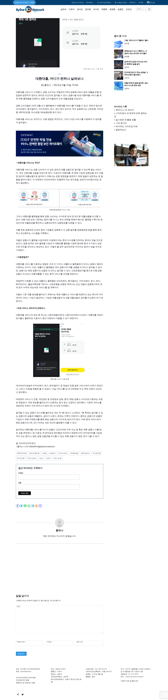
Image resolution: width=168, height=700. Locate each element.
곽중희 (104, 9)
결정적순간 (121, 129)
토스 (42, 458)
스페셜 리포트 (122, 2)
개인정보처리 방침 (22, 680)
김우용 (88, 9)
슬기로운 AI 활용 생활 (126, 120)
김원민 (120, 9)
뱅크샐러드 (85, 453)
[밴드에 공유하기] (29, 506)
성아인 (80, 9)
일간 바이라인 (79, 2)
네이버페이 (63, 453)
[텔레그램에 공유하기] (33, 506)
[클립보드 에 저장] (40, 506)
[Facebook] (18, 694)
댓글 (19, 606)
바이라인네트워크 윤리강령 (26, 677)
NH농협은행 (34, 453)
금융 (45, 453)
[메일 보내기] (37, 506)
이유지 (72, 9)
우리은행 (20, 458)
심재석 (63, 9)
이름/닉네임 (21, 642)
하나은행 (57, 458)
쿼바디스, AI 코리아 (125, 110)
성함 (19, 483)
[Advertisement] (59, 572)
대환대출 (74, 453)
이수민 (96, 9)
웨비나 (133, 2)
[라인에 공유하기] (25, 506)
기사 (59, 74)
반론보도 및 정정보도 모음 (25, 683)
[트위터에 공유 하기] (21, 506)
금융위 (53, 453)
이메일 (21, 473)
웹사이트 (80, 642)
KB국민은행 (22, 453)
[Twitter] (23, 694)
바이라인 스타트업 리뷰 (126, 126)
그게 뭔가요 (121, 123)
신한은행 (97, 453)
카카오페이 (31, 458)
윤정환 (112, 9)
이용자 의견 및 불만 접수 (130, 681)
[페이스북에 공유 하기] (18, 506)
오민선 (129, 9)
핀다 (49, 458)
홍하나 (47, 85)
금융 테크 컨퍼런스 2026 (24, 2)
